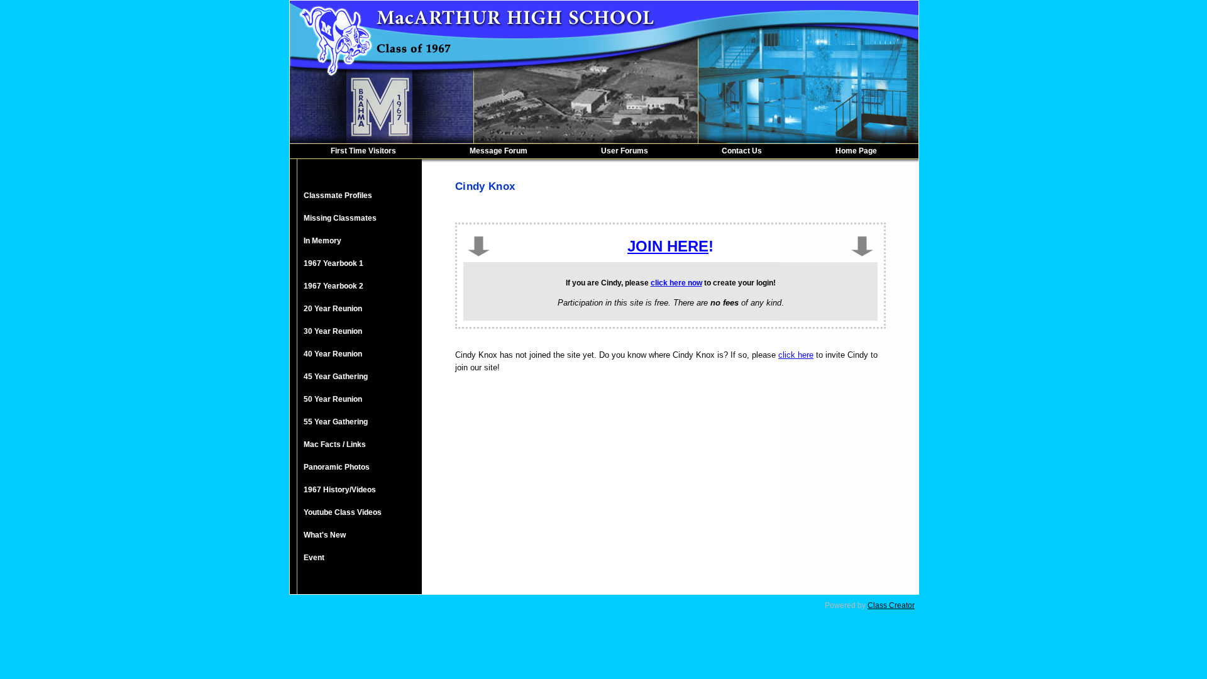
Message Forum (498, 151)
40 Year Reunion (333, 354)
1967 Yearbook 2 (333, 286)
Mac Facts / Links (335, 444)
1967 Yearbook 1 (333, 263)
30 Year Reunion (333, 331)
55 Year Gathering (336, 422)
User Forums (624, 151)
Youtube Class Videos (343, 512)
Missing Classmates (340, 218)
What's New (325, 535)
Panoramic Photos (337, 467)
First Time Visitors (363, 151)
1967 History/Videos (340, 490)
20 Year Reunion (333, 308)
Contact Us (742, 151)
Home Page (856, 151)
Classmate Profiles (338, 195)
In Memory (322, 241)
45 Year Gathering (336, 376)
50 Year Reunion (333, 399)
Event (314, 557)
